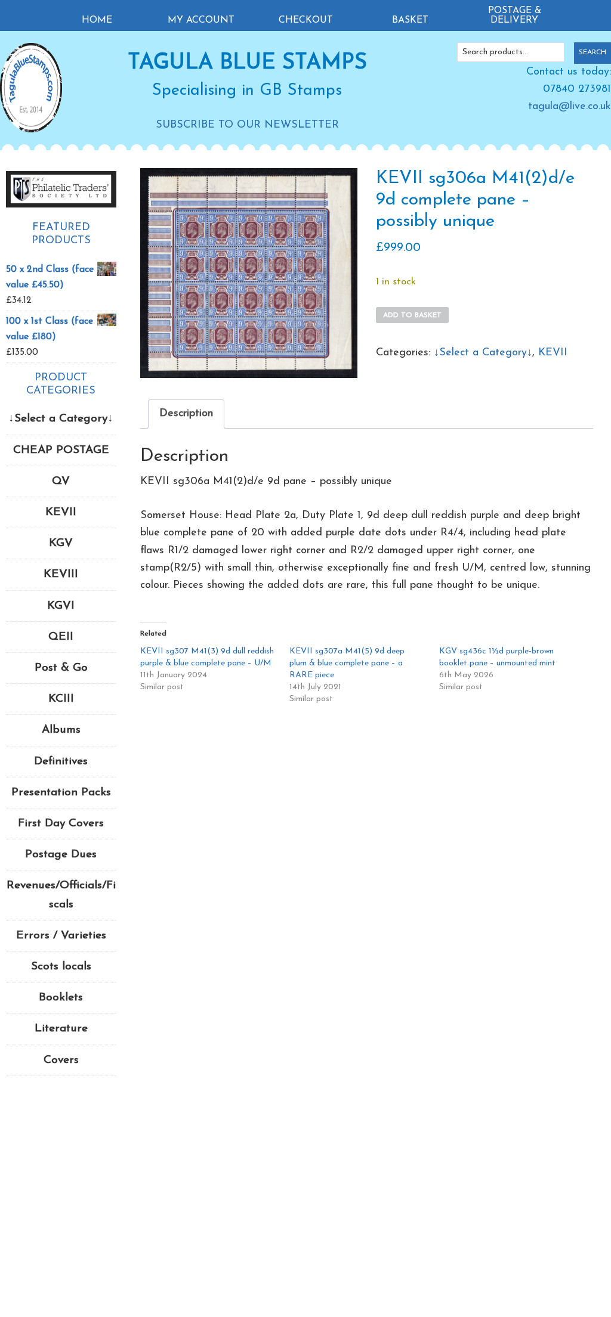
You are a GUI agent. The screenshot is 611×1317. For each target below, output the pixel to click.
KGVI (61, 606)
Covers (61, 1060)
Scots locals (61, 966)
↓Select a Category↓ (483, 353)
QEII (60, 637)
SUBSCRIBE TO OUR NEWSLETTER (247, 125)
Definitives (61, 761)
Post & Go (61, 668)
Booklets (61, 997)
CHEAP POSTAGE (61, 450)
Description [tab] (186, 413)
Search (592, 52)
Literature (61, 1028)
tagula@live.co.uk (569, 106)
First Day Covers (61, 823)
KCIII (61, 699)
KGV (61, 543)
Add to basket (412, 315)
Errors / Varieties (61, 935)
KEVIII (61, 574)
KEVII (552, 353)
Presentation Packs (61, 792)
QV (61, 481)
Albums (61, 730)
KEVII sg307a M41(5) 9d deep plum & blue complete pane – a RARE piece (347, 663)
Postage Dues (61, 854)
